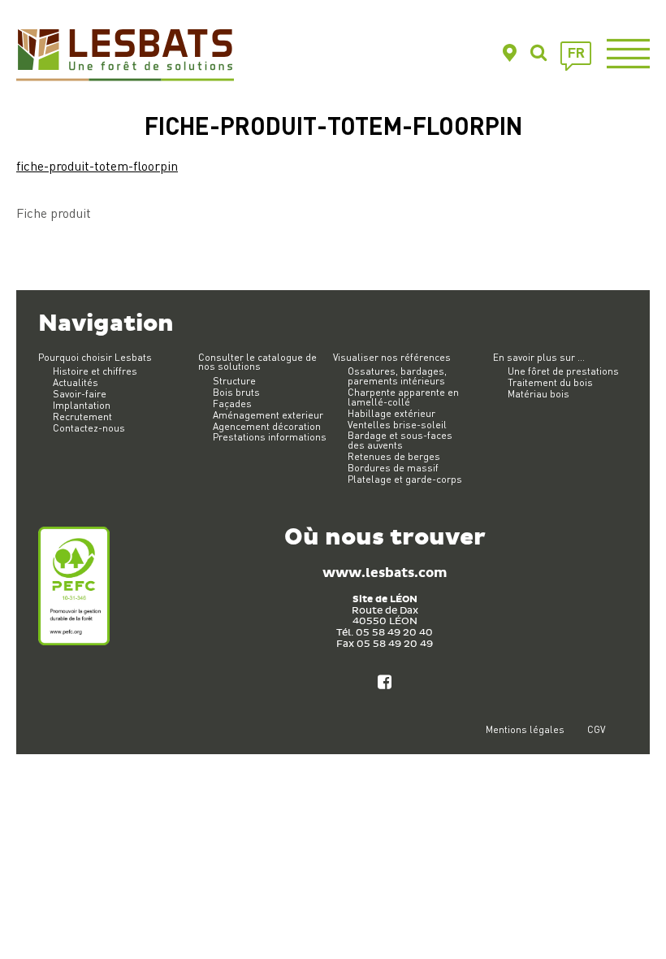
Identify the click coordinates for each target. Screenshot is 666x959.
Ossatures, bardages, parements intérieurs (397, 376)
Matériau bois (538, 394)
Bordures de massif (393, 468)
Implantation (81, 405)
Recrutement (82, 416)
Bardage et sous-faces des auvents (400, 440)
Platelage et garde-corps (405, 479)
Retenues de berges (394, 456)
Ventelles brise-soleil (397, 425)
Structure (234, 381)
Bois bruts (236, 392)
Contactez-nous (89, 428)
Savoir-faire (79, 394)
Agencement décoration (267, 426)
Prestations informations (270, 437)
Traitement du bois (550, 382)
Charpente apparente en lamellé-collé (403, 397)
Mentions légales (525, 729)
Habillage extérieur (391, 413)
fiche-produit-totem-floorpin (97, 165)
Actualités (75, 382)
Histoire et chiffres (95, 371)
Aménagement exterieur (268, 415)
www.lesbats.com (384, 573)
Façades (232, 403)
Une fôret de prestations (563, 371)
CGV (596, 729)
